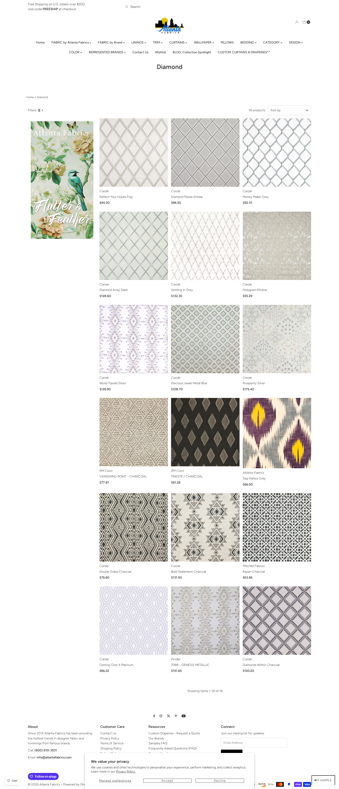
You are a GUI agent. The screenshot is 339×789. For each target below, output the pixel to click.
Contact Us (140, 52)
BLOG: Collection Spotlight (192, 52)
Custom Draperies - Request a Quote (174, 733)
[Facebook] (154, 715)
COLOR (74, 52)
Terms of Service (112, 743)
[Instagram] (160, 715)
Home (40, 42)
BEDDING (247, 42)
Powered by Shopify (77, 784)
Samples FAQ (158, 743)
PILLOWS (227, 42)
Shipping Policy (111, 748)
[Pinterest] (176, 715)
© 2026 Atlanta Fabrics (44, 784)
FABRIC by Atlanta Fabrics (70, 42)
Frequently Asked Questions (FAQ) (173, 748)
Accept (167, 781)
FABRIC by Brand (110, 42)
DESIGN (295, 42)
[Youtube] (184, 715)
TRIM (157, 42)
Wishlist (160, 52)
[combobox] (169, 7)
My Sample (323, 780)
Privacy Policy (109, 738)
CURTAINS (177, 42)
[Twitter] (168, 715)
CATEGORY (272, 42)
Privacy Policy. (126, 771)
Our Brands (156, 738)
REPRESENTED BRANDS (106, 52)
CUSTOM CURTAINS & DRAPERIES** (244, 52)
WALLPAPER (203, 42)
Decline (220, 781)
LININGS (137, 42)
